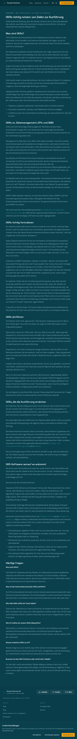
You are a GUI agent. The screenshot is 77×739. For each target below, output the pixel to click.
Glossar (38, 446)
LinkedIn (44, 692)
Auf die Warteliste (66, 3)
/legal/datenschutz (8, 730)
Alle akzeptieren (68, 735)
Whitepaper (7, 717)
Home (4, 706)
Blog (30, 3)
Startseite (9, 13)
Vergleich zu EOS (46, 516)
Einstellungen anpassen (52, 735)
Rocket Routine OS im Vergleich (14, 713)
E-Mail (70, 692)
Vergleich (38, 3)
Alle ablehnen (37, 735)
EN (56, 3)
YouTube (57, 692)
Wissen (46, 3)
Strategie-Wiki (45, 706)
